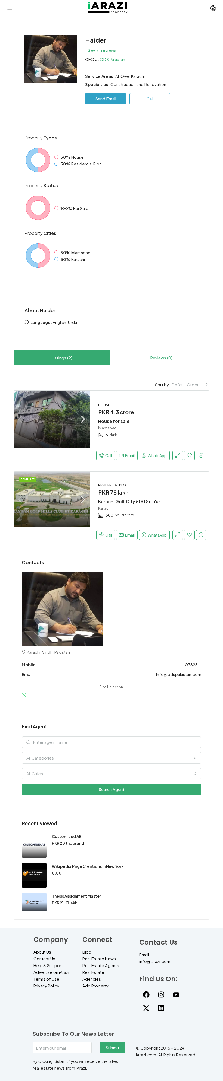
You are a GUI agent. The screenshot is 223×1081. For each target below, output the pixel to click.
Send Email (105, 98)
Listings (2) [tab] (61, 357)
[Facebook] (146, 994)
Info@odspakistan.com (178, 674)
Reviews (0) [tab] (161, 357)
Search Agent (111, 789)
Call (108, 455)
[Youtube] (176, 994)
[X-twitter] (146, 1008)
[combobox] (190, 384)
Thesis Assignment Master (76, 896)
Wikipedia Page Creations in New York (87, 866)
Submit (112, 1047)
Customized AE (67, 836)
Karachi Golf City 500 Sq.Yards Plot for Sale (145, 501)
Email (130, 455)
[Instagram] (161, 994)
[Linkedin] (161, 1008)
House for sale (113, 421)
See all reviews (102, 50)
